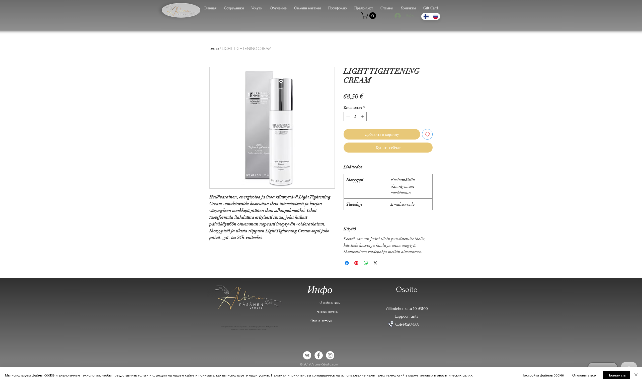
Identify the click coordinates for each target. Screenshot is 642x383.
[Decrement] (347, 116)
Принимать (616, 374)
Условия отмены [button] (327, 311)
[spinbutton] (355, 116)
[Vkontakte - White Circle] (307, 355)
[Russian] (435, 16)
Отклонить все (584, 374)
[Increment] (363, 116)
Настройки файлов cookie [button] (543, 374)
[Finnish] (426, 16)
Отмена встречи (321, 321)
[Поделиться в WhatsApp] (366, 263)
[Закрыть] (636, 375)
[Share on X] (375, 263)
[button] (369, 15)
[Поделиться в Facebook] (347, 263)
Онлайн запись (329, 302)
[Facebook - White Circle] (318, 355)
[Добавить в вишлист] (427, 134)
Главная (214, 48)
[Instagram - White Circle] (330, 355)
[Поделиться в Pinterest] (356, 263)
